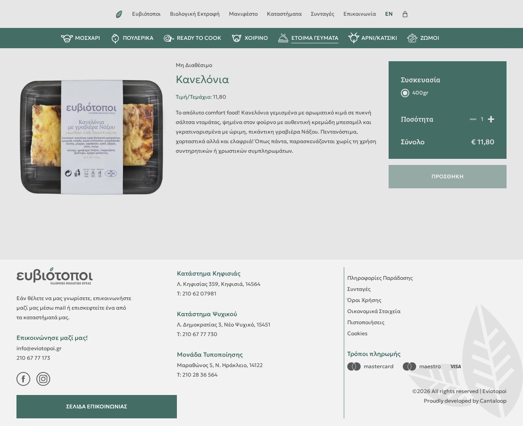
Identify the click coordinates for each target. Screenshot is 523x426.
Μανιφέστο (243, 13)
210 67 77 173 (33, 357)
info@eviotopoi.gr (39, 348)
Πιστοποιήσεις (365, 322)
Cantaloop (493, 400)
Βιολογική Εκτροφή (195, 13)
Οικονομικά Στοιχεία (373, 311)
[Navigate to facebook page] (23, 379)
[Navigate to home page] (119, 14)
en (389, 13)
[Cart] (405, 14)
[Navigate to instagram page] (43, 379)
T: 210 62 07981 (196, 293)
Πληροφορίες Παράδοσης (380, 277)
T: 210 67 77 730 (197, 334)
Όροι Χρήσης (364, 300)
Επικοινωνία (359, 13)
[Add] (473, 119)
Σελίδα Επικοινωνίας (96, 406)
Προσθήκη (447, 176)
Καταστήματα (284, 13)
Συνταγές (322, 13)
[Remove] (491, 119)
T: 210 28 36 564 (197, 374)
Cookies (357, 333)
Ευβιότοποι (146, 13)
